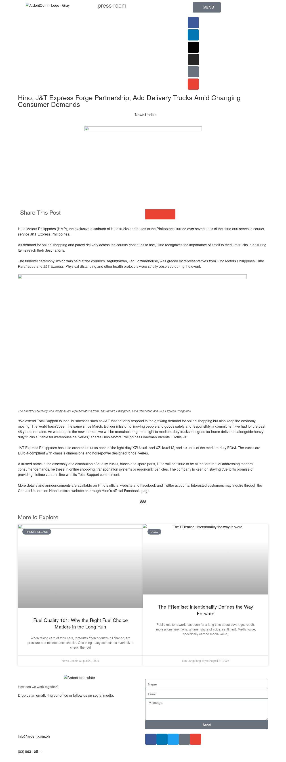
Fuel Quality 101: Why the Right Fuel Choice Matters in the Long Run (80, 623)
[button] (150, 214)
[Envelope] (193, 84)
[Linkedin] (193, 34)
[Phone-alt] (193, 71)
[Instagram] (193, 59)
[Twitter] (173, 739)
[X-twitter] (193, 47)
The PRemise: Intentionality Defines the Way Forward (205, 609)
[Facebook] (193, 22)
